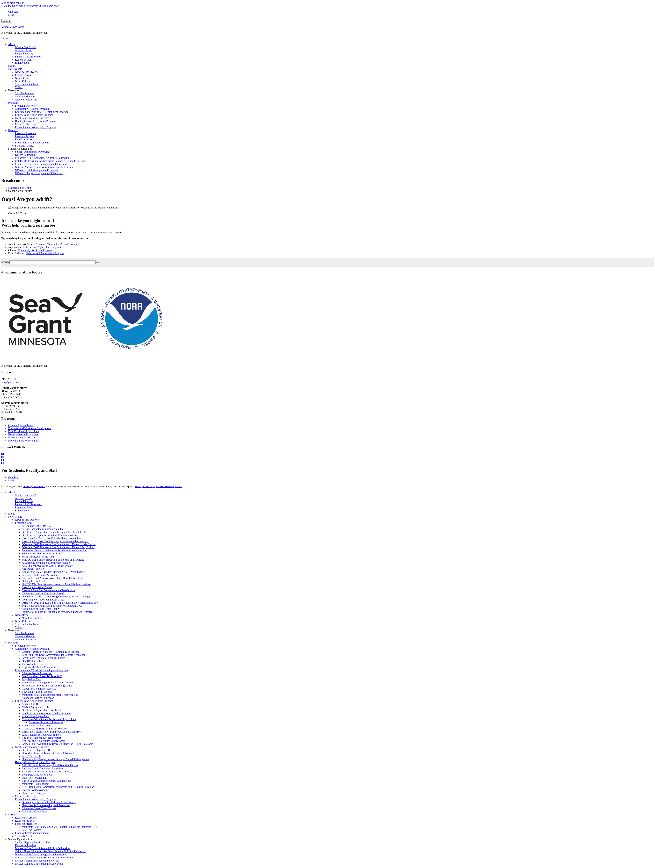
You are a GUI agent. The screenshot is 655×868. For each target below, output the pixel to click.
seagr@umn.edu (10, 382)
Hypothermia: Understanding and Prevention (46, 805)
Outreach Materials (25, 636)
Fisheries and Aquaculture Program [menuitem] (34, 114)
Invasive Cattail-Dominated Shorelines (42, 768)
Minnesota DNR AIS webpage (63, 244)
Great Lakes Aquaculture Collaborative (43, 710)
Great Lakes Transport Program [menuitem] (32, 118)
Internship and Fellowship (22, 437)
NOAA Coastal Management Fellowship (37, 860)
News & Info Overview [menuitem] (28, 71)
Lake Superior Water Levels (37, 587)
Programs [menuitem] (13, 102)
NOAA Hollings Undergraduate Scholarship (39, 863)
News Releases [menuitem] (23, 81)
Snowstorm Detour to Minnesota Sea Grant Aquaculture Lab (54, 550)
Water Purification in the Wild (38, 556)
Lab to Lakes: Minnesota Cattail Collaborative (46, 780)
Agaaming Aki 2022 (33, 568)
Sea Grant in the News (27, 624)
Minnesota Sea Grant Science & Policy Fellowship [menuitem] (42, 157)
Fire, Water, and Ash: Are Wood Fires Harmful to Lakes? (52, 578)
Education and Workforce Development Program (41, 670)
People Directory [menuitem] (24, 53)
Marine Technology (25, 796)
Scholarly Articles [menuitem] (24, 145)
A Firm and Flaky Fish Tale (37, 525)
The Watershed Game (33, 664)
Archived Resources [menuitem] (26, 99)
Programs (13, 642)
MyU (11, 14)
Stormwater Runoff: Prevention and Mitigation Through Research (57, 611)
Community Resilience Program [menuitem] (32, 108)
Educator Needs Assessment (37, 673)
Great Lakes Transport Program (32, 747)
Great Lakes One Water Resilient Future (43, 657)
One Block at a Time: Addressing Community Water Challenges (56, 596)
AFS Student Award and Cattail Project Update (47, 565)
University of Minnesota (34, 486)
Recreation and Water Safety (23, 440)
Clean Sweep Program (34, 793)
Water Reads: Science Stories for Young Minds (47, 685)
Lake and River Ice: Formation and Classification (48, 590)
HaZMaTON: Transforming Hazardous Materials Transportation (56, 584)
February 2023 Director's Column (40, 575)
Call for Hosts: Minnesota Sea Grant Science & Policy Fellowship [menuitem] (50, 161)
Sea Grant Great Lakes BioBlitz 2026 (42, 676)
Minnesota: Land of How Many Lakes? (43, 593)
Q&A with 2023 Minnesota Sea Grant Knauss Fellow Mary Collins (58, 547)
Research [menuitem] (13, 130)
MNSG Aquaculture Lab (35, 707)
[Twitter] (327, 453)
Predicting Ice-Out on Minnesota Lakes (43, 599)
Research (13, 814)
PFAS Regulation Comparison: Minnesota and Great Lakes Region (58, 786)
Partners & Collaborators (28, 504)
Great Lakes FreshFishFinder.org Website (44, 728)
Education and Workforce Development (29, 428)
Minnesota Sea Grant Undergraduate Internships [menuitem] (41, 164)
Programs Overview (26, 645)
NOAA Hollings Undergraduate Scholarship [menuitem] (39, 173)
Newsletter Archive (32, 618)
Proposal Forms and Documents (32, 832)
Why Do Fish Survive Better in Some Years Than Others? (53, 559)
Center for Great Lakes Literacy (39, 688)
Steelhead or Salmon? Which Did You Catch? (46, 713)
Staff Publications (24, 633)
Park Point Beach (31, 756)
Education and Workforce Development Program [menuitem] (41, 111)
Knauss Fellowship (25, 845)
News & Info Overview (28, 519)
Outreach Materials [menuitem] (25, 96)
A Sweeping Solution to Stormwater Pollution (46, 562)
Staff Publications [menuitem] (24, 93)
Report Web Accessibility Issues (167, 486)
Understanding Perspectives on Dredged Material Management (55, 759)
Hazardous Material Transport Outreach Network (48, 753)
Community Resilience (20, 425)
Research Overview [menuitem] (25, 133)
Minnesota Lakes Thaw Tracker (39, 808)
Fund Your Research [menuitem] (26, 139)
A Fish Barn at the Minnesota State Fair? (44, 528)
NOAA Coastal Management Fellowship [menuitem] (37, 170)
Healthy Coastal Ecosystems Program (35, 762)
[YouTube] (327, 463)
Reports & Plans (24, 507)
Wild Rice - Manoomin (34, 777)
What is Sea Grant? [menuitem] (25, 47)
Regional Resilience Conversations (40, 667)
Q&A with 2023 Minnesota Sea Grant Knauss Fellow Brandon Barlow (60, 602)
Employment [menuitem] (22, 62)
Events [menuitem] (12, 65)
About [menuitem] (11, 44)
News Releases (23, 621)
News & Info (15, 516)
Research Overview (25, 817)
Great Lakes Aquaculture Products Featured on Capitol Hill (54, 532)
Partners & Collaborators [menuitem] (28, 56)
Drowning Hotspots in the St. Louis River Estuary (49, 802)
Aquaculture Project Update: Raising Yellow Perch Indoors (53, 571)
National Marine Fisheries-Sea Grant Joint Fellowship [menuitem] (44, 167)
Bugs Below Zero (31, 679)
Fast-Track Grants (31, 829)
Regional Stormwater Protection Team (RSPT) (47, 771)
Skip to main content (12, 2)
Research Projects (24, 820)
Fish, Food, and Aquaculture (23, 431)
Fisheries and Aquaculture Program (42, 247)
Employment (22, 510)
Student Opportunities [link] (20, 148)
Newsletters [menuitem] (21, 78)
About (11, 492)
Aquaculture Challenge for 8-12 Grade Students (47, 682)
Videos (19, 627)
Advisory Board (23, 498)
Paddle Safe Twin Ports (34, 811)
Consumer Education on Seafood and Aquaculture (49, 719)
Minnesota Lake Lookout (35, 783)
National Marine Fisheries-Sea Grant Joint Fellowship (44, 857)
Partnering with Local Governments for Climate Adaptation (54, 654)
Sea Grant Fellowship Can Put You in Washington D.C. (52, 605)
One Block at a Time (33, 661)
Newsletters (21, 614)
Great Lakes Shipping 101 (36, 750)
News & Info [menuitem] (15, 68)
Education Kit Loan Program (37, 691)
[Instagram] (327, 457)
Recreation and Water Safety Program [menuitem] (35, 127)
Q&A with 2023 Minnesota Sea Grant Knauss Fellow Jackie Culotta (59, 544)
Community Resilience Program (35, 250)
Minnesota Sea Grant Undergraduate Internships (41, 854)
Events (12, 513)
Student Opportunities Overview (32, 842)
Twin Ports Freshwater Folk (37, 774)
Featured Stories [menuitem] (23, 75)
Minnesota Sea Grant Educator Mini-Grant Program (50, 694)
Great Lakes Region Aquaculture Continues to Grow (50, 535)
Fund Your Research (26, 823)
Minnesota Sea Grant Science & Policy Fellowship (42, 848)
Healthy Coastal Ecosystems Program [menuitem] (35, 121)
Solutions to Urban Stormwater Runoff (43, 553)
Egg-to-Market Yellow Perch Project (41, 737)
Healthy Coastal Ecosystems (23, 434)
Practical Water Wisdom (35, 790)
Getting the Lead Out (33, 581)
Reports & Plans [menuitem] (24, 59)
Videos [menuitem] (19, 87)
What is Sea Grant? (25, 495)
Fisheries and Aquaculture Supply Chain (43, 740)
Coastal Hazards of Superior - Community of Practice (50, 651)
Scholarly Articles (24, 836)
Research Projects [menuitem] (24, 136)
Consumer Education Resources (46, 722)
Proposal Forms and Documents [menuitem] (32, 142)
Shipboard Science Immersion (38, 697)
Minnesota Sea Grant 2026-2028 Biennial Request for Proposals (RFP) (60, 826)
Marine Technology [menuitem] (25, 124)
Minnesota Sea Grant (12, 26)
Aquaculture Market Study (36, 725)
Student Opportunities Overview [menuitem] (32, 151)
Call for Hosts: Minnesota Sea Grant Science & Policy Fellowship (50, 851)
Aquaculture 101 (31, 704)
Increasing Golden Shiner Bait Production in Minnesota (52, 731)
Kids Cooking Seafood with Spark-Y (42, 734)
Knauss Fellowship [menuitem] (25, 154)
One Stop (13, 11)
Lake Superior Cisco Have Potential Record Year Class (51, 538)
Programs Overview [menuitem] (26, 105)
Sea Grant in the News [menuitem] (27, 84)
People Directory (24, 501)
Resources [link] (13, 90)
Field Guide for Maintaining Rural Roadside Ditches (50, 765)
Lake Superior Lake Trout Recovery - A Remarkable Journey (55, 541)
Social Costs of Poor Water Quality (41, 608)
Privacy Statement (143, 486)
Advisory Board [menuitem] (23, 50)
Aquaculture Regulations (35, 716)
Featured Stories (23, 522)
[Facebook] (327, 460)
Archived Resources (26, 639)
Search (6, 21)
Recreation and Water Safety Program (35, 799)
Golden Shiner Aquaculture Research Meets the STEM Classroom (57, 743)
